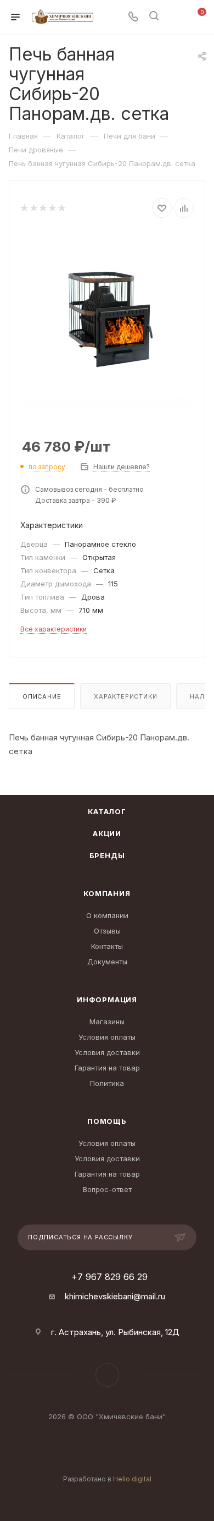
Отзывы (107, 930)
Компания (106, 893)
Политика (107, 1083)
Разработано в (107, 1479)
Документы (107, 961)
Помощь (107, 1121)
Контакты (107, 946)
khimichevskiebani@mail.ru (115, 1296)
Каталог (107, 811)
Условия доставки (107, 1052)
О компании (107, 915)
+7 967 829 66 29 (109, 1276)
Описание (41, 696)
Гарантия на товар (107, 1067)
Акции (107, 833)
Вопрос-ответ (107, 1189)
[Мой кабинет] (174, 17)
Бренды (107, 855)
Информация (107, 999)
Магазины (107, 1021)
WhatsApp (107, 1375)
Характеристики (125, 696)
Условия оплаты (107, 1037)
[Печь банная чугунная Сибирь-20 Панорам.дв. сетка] (107, 313)
